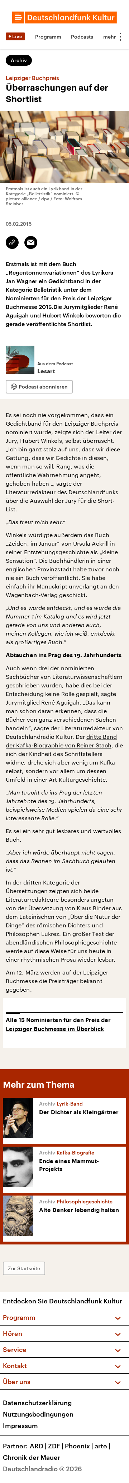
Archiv (19, 60)
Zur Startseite (24, 1268)
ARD (38, 1446)
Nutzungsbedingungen (38, 1414)
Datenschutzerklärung (37, 1403)
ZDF (55, 1446)
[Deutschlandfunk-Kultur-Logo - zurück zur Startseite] (64, 17)
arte (102, 1446)
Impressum (20, 1425)
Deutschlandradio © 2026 (42, 1469)
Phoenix (79, 1446)
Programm (48, 37)
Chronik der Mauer (31, 1457)
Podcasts (82, 37)
